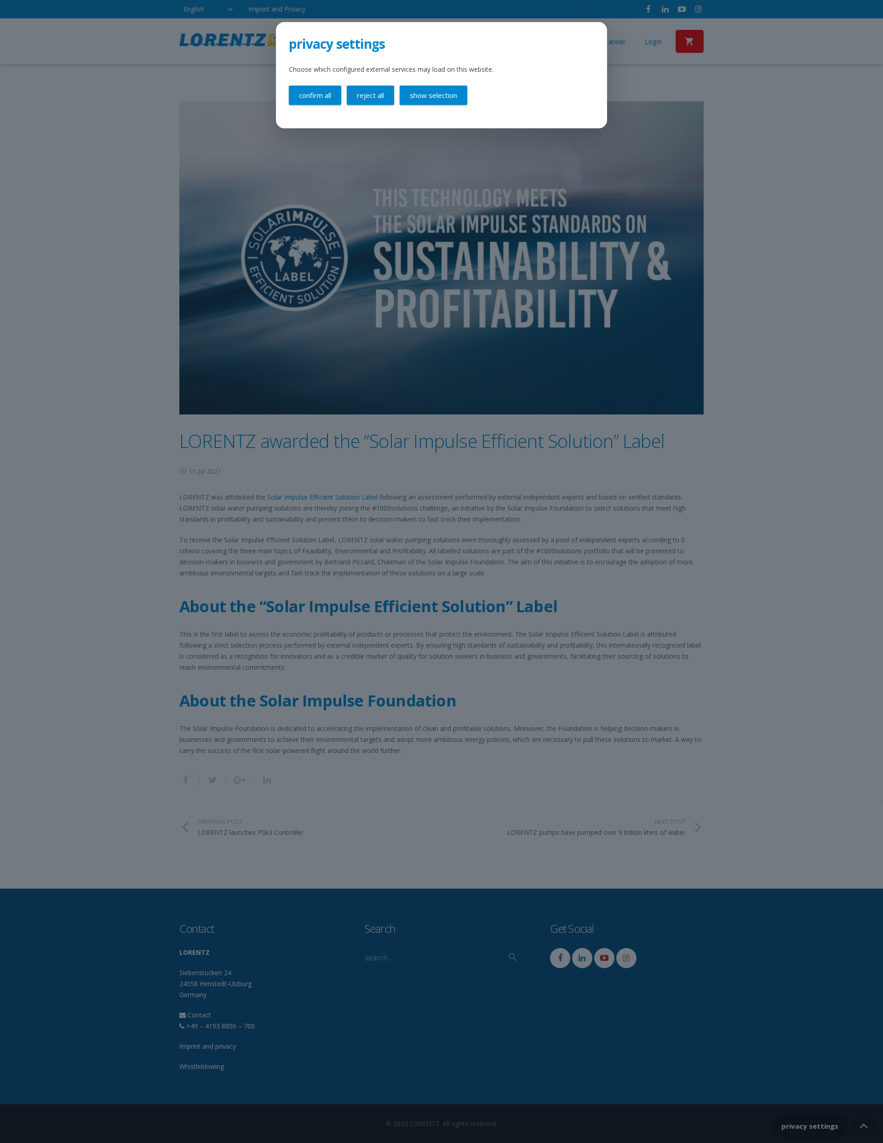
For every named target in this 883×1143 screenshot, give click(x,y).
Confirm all (315, 95)
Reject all (370, 95)
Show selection (433, 95)
